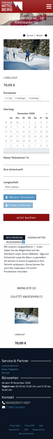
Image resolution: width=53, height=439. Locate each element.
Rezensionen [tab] (15, 242)
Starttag (9, 109)
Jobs (41, 425)
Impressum (14, 429)
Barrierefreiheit (26, 433)
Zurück (29, 35)
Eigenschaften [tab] (36, 237)
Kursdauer (10, 92)
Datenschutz (38, 429)
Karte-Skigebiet (10, 369)
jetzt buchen (26, 217)
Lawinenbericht (10, 365)
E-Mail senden (15, 407)
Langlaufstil (11, 182)
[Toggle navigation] (49, 6)
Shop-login (15, 425)
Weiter (39, 35)
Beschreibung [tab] (14, 237)
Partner (6, 372)
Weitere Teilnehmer (21, 197)
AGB (26, 429)
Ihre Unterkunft (13, 169)
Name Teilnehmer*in (16, 157)
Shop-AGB (29, 425)
